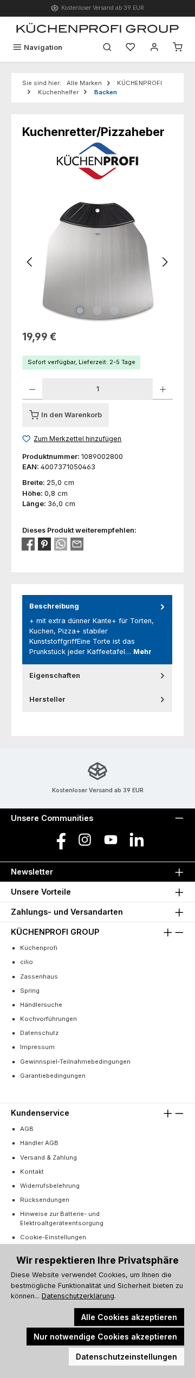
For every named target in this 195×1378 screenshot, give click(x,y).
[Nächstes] (165, 262)
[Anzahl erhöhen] (163, 389)
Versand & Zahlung (48, 1157)
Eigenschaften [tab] (54, 675)
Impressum (37, 1047)
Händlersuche (41, 1004)
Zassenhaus (39, 976)
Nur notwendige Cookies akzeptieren (105, 1336)
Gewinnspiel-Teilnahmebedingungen (75, 1061)
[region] (97, 262)
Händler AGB (39, 1143)
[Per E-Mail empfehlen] (77, 544)
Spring (30, 990)
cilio (26, 962)
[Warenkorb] (178, 47)
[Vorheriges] (30, 262)
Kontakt (32, 1171)
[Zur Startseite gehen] (97, 27)
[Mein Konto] (154, 47)
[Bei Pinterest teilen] (44, 544)
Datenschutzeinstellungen (126, 1356)
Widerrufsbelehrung (50, 1185)
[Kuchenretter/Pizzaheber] (98, 262)
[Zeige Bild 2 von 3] (97, 310)
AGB (27, 1129)
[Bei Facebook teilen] (28, 544)
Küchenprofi (38, 948)
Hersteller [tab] (47, 699)
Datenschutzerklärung (78, 1296)
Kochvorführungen (48, 1019)
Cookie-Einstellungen (53, 1237)
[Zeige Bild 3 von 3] (114, 310)
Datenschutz (39, 1033)
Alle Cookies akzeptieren (129, 1317)
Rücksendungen (44, 1200)
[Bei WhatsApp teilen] (61, 544)
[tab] (97, 629)
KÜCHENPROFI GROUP (55, 931)
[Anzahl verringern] (32, 389)
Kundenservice (40, 1112)
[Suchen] (107, 47)
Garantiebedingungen (53, 1075)
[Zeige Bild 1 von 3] (80, 310)
